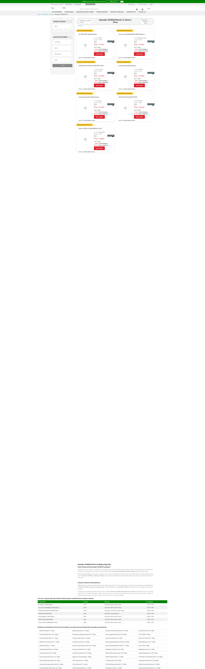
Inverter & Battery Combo (85, 12)
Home (39, 14)
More (151, 4)
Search (63, 65)
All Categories (57, 12)
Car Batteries (69, 12)
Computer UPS (130, 12)
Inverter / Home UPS (117, 12)
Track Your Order (142, 4)
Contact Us (142, 12)
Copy (122, 1)
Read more (80, 25)
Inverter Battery (102, 12)
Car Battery (45, 14)
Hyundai (51, 14)
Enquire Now (131, 4)
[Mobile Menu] (58, 8)
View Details (99, 54)
